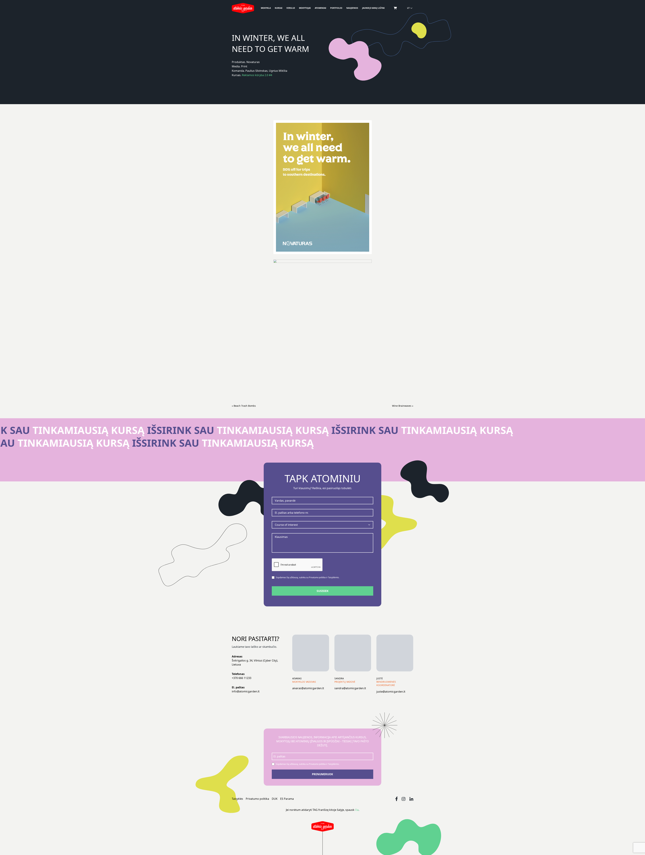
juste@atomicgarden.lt (390, 691)
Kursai (278, 8)
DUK (274, 799)
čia (357, 810)
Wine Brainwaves (401, 405)
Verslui (290, 8)
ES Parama (287, 799)
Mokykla (266, 8)
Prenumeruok (322, 774)
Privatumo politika (257, 799)
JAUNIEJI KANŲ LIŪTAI (373, 8)
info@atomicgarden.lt (246, 691)
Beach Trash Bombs (245, 405)
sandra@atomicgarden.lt (350, 688)
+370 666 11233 (241, 678)
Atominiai (320, 8)
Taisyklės (237, 799)
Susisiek (323, 591)
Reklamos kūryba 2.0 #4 (257, 75)
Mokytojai (305, 8)
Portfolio (336, 8)
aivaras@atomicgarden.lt (308, 688)
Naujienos (352, 8)
